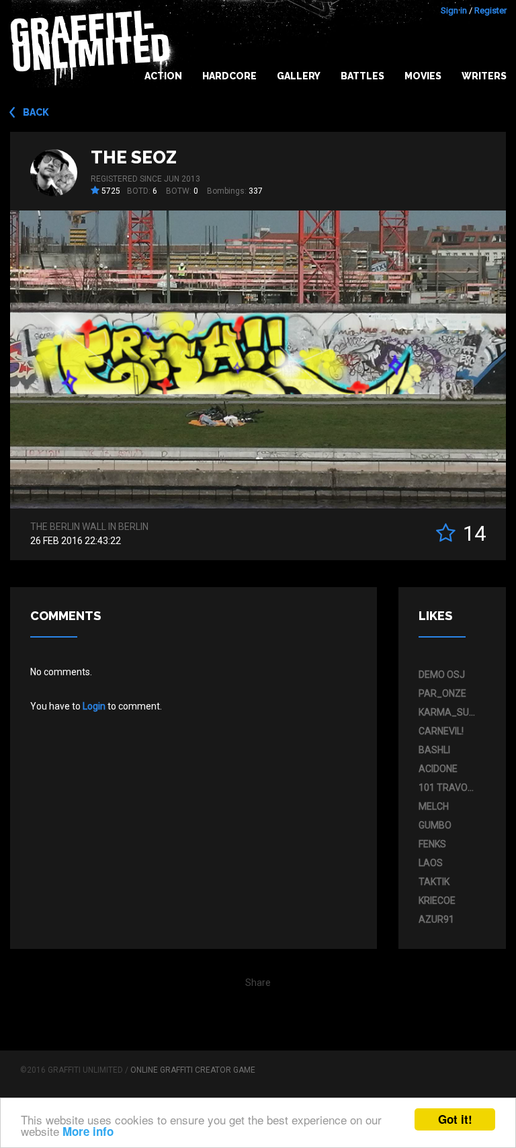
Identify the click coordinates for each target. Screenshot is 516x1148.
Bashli (434, 749)
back (36, 112)
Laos (431, 862)
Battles (362, 76)
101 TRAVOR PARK (449, 787)
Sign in (454, 10)
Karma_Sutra (449, 712)
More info (88, 1131)
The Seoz (134, 157)
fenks (432, 844)
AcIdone (438, 768)
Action (163, 76)
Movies (422, 76)
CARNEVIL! (441, 731)
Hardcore (229, 76)
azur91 (436, 919)
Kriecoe (437, 900)
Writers (484, 76)
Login (94, 706)
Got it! (455, 1119)
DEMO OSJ (442, 674)
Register (490, 10)
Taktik (434, 881)
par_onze (442, 693)
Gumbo (435, 825)
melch (434, 806)
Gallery (298, 76)
